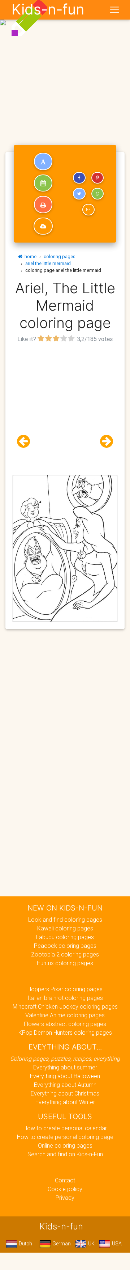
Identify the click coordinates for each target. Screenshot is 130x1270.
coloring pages (59, 256)
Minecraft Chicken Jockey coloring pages (65, 1006)
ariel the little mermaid (48, 263)
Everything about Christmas (65, 1093)
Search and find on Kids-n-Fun (65, 1154)
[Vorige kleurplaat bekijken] (26, 441)
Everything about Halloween (65, 1076)
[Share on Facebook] (79, 178)
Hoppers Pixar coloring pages (65, 989)
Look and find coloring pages (65, 919)
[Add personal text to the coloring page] (43, 161)
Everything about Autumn (65, 1084)
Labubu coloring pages (65, 937)
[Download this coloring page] (43, 226)
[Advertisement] (65, 68)
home (29, 256)
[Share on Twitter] (79, 193)
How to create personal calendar (65, 1128)
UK (91, 1243)
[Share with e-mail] (88, 209)
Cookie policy (65, 1189)
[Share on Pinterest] (97, 178)
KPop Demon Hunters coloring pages (65, 1032)
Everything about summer (65, 1067)
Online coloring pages (65, 1145)
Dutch (24, 1243)
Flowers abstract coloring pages (65, 1023)
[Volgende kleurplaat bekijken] (103, 441)
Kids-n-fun (48, 9)
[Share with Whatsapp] (97, 193)
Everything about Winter (65, 1102)
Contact (65, 1180)
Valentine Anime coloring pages (65, 1015)
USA (116, 1243)
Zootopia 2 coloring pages (65, 954)
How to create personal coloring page (65, 1136)
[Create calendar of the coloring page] (43, 183)
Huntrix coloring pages (65, 963)
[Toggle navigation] (114, 10)
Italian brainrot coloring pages (65, 997)
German (61, 1243)
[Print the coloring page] (43, 204)
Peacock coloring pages (65, 945)
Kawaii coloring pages (65, 928)
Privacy (65, 1197)
